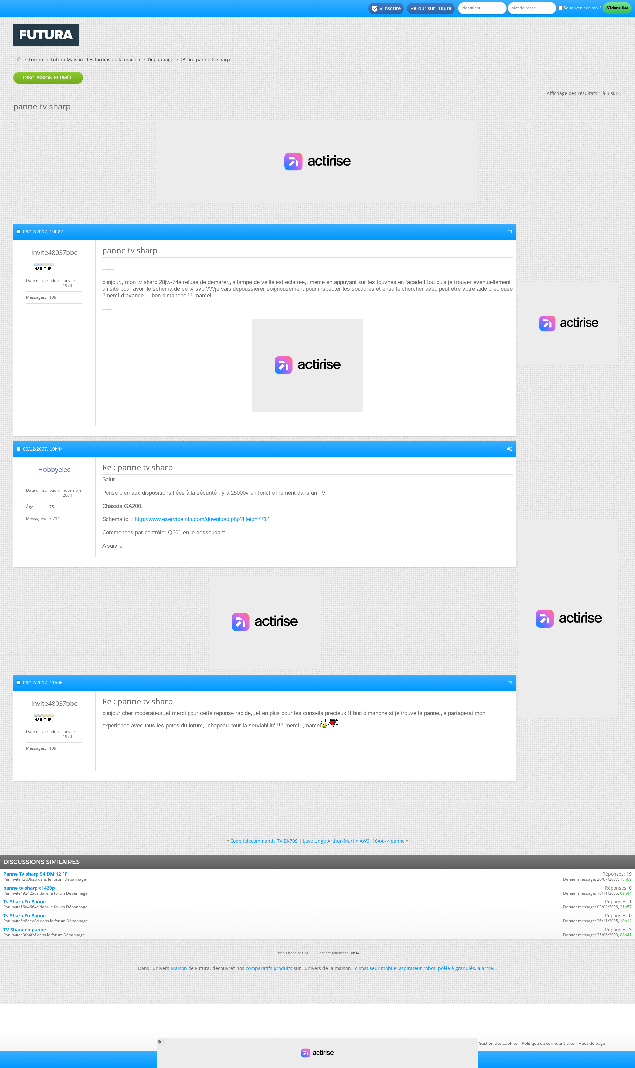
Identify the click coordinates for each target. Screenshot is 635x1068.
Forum (36, 59)
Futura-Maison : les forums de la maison (95, 59)
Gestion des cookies (498, 1043)
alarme (485, 968)
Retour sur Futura (430, 8)
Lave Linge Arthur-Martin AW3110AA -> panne (354, 841)
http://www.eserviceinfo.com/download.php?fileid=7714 (202, 519)
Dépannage (160, 59)
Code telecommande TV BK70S (264, 841)
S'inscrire (386, 8)
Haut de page (591, 1043)
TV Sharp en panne (24, 929)
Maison (179, 968)
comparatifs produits (269, 968)
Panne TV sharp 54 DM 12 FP (35, 874)
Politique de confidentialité (548, 1043)
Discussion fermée (48, 78)
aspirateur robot (417, 968)
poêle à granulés (456, 968)
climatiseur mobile (375, 968)
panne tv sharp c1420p (29, 888)
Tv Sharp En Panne (24, 901)
